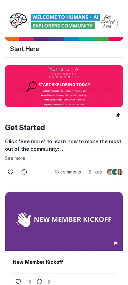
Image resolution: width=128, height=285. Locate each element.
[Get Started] (64, 86)
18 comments (68, 171)
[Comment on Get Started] (24, 172)
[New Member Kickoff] (64, 221)
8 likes (95, 171)
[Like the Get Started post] (10, 172)
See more (15, 158)
